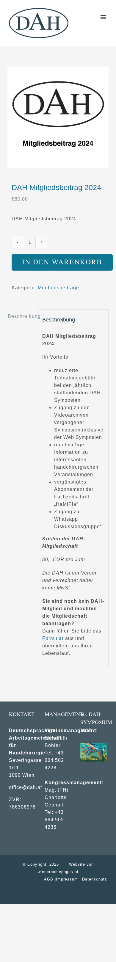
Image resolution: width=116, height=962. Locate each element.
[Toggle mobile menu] (104, 17)
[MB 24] (58, 117)
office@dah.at (25, 787)
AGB (48, 879)
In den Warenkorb (62, 262)
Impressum (67, 879)
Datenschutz (94, 879)
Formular (53, 638)
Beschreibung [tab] (21, 316)
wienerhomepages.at (58, 872)
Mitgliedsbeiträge (58, 287)
